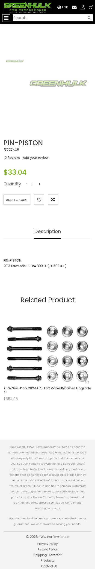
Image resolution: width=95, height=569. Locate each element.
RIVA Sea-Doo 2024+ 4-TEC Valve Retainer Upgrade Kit (47, 390)
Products (47, 560)
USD (65, 7)
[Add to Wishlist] (39, 199)
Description (47, 231)
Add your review (35, 157)
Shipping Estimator (48, 555)
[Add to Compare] (53, 199)
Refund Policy (48, 549)
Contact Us (49, 566)
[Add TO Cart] (53, 360)
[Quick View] (41, 360)
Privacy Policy (47, 544)
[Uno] (27, 7)
